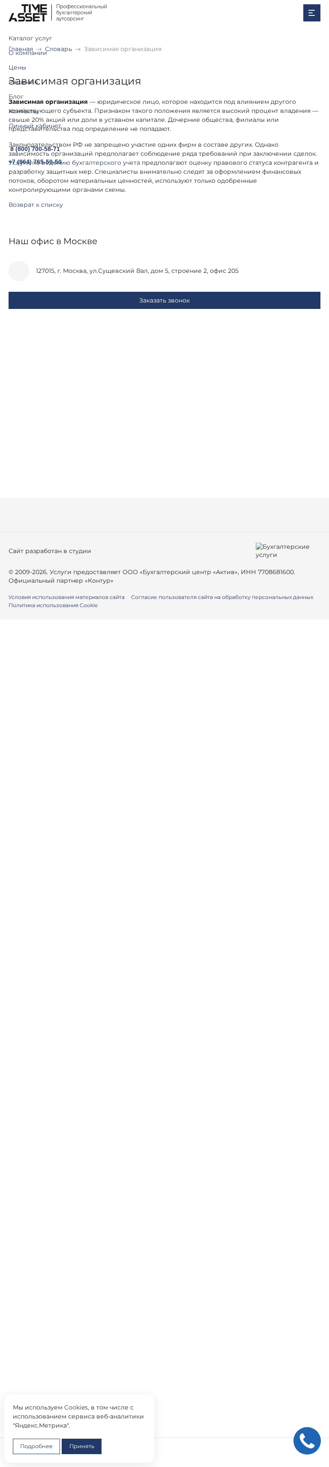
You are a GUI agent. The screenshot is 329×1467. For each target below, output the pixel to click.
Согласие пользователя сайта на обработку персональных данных (222, 597)
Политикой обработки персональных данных (140, 806)
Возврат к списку (36, 205)
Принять (81, 1446)
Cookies (76, 1407)
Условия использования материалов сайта (67, 597)
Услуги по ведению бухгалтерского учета (74, 162)
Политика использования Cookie (53, 605)
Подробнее (36, 1446)
